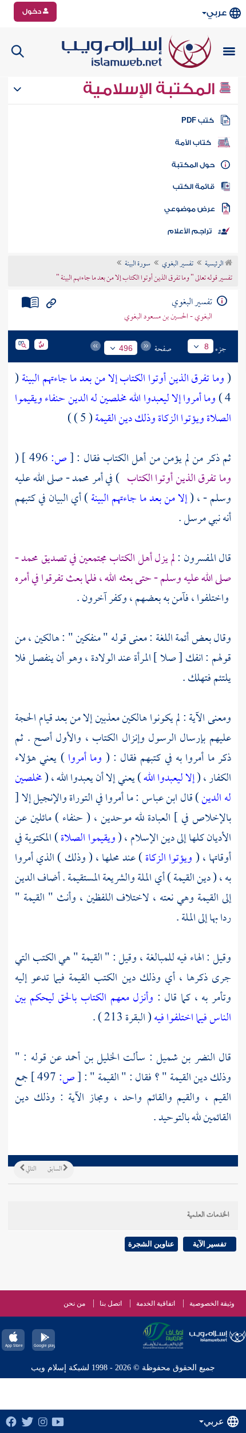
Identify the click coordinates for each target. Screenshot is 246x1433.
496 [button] (126, 348)
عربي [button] (217, 13)
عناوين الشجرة (151, 1244)
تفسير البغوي (177, 264)
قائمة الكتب (194, 187)
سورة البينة (137, 264)
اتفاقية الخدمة (155, 1303)
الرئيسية (215, 264)
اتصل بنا (111, 1303)
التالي (30, 1169)
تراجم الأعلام (190, 231)
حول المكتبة (193, 165)
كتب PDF (197, 120)
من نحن (74, 1303)
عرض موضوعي (189, 209)
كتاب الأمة (193, 143)
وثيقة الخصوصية (212, 1303)
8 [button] (206, 346)
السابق (55, 1169)
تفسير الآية (210, 1244)
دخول (32, 11)
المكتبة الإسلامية (151, 89)
